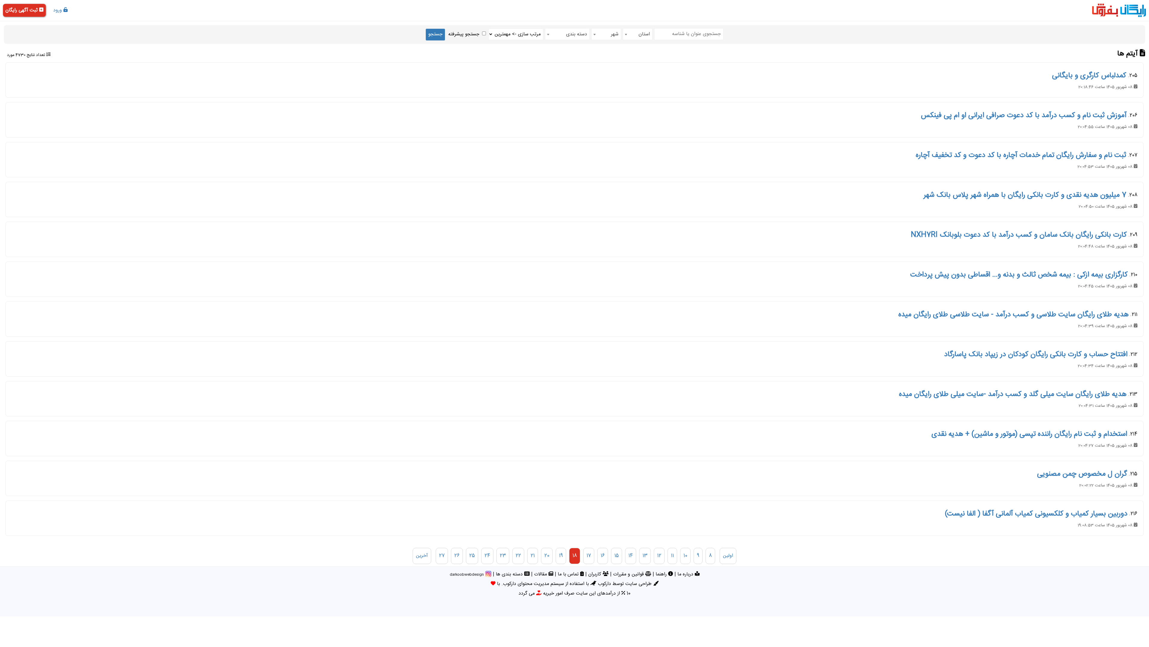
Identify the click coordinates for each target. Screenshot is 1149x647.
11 (672, 556)
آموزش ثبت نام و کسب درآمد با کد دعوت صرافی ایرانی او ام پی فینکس (1024, 116)
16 (603, 556)
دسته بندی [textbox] (576, 34)
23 (503, 556)
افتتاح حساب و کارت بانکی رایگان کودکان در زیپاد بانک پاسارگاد (1035, 355)
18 (574, 556)
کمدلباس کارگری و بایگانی (1089, 76)
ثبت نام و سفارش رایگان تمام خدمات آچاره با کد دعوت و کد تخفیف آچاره (1021, 155)
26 (457, 556)
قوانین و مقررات (629, 574)
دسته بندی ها (510, 574)
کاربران (595, 574)
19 (561, 556)
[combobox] (638, 34)
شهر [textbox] (614, 34)
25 (472, 556)
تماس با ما (569, 574)
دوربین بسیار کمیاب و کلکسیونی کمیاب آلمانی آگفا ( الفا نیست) (1036, 514)
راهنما (662, 574)
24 (487, 556)
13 (645, 556)
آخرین (422, 556)
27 (442, 556)
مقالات (541, 574)
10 (685, 556)
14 (630, 556)
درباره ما (686, 574)
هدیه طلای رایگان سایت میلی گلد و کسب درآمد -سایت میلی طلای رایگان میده (1013, 394)
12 (659, 556)
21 (533, 556)
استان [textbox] (644, 34)
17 (588, 556)
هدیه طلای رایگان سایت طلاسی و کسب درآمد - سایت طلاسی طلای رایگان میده (1013, 315)
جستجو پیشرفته (463, 34)
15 (616, 556)
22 (518, 556)
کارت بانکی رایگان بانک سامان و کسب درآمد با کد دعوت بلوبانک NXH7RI (1019, 235)
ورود (58, 10)
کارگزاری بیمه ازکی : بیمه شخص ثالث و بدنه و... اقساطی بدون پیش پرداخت (1019, 275)
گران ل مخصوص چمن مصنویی (1082, 474)
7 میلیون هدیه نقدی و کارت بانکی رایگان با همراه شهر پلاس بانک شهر (1024, 195)
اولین (728, 556)
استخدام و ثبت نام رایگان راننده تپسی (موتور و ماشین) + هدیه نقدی (1029, 434)
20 (546, 556)
